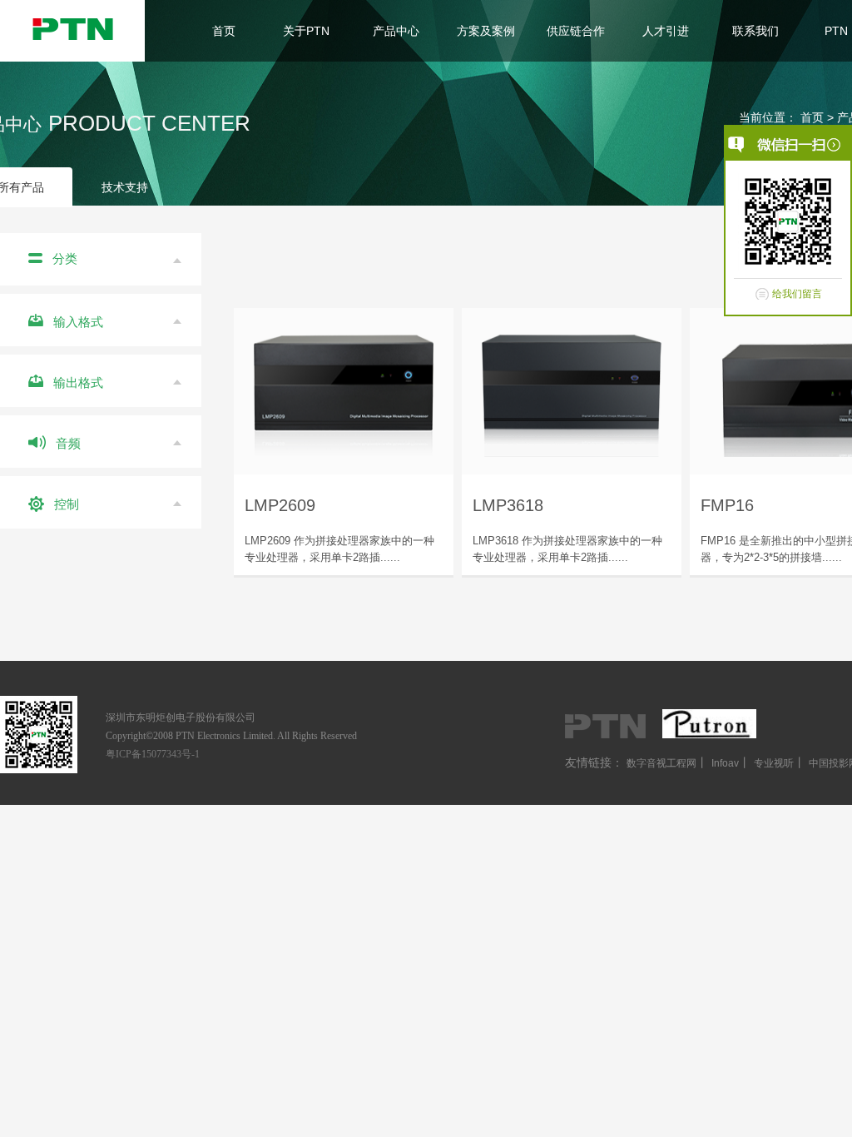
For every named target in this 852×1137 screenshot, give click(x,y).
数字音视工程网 (661, 763)
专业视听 (774, 763)
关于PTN (306, 30)
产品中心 (396, 30)
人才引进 (665, 30)
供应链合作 (576, 30)
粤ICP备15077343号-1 (153, 754)
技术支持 (125, 187)
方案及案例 (486, 30)
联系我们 (755, 30)
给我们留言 (797, 294)
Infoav (725, 763)
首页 (223, 30)
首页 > (818, 117)
